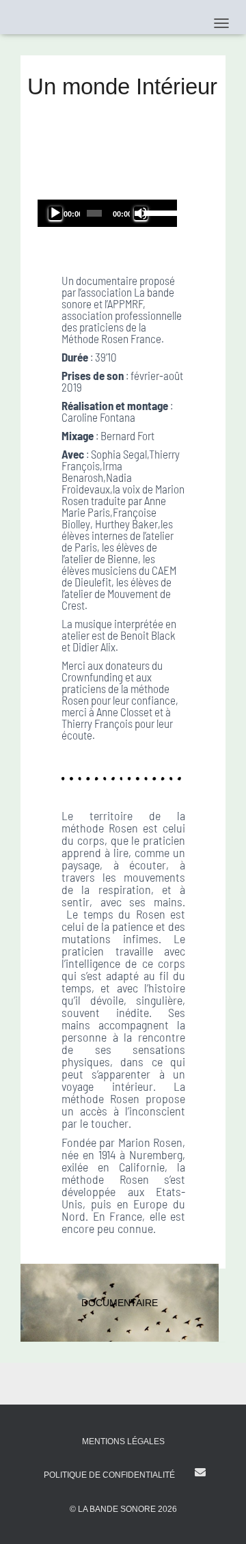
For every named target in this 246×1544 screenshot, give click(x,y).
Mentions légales (123, 1441)
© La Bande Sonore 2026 (123, 1509)
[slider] (157, 212)
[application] (107, 213)
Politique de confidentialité (109, 1475)
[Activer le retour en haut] (219, 1517)
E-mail (200, 1472)
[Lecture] (55, 213)
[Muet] (141, 213)
